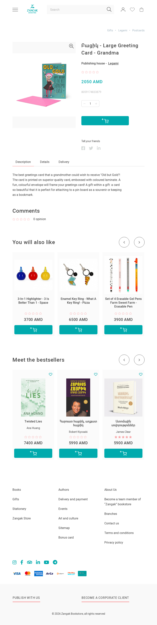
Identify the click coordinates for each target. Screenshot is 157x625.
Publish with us (26, 598)
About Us (110, 490)
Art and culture (68, 518)
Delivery (64, 162)
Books (16, 490)
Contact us (111, 523)
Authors (63, 490)
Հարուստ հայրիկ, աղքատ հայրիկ (78, 423)
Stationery (19, 509)
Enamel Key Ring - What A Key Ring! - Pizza (78, 300)
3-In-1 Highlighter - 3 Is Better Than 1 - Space (33, 300)
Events (62, 509)
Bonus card (66, 537)
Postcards (138, 30)
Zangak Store (21, 518)
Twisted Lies (33, 421)
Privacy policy (113, 542)
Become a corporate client (105, 598)
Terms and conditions (119, 533)
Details (44, 162)
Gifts (110, 30)
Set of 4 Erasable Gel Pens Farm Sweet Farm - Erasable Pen (123, 302)
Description (23, 162)
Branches (110, 514)
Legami (122, 30)
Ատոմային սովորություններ (123, 423)
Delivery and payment (73, 499)
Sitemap (64, 528)
